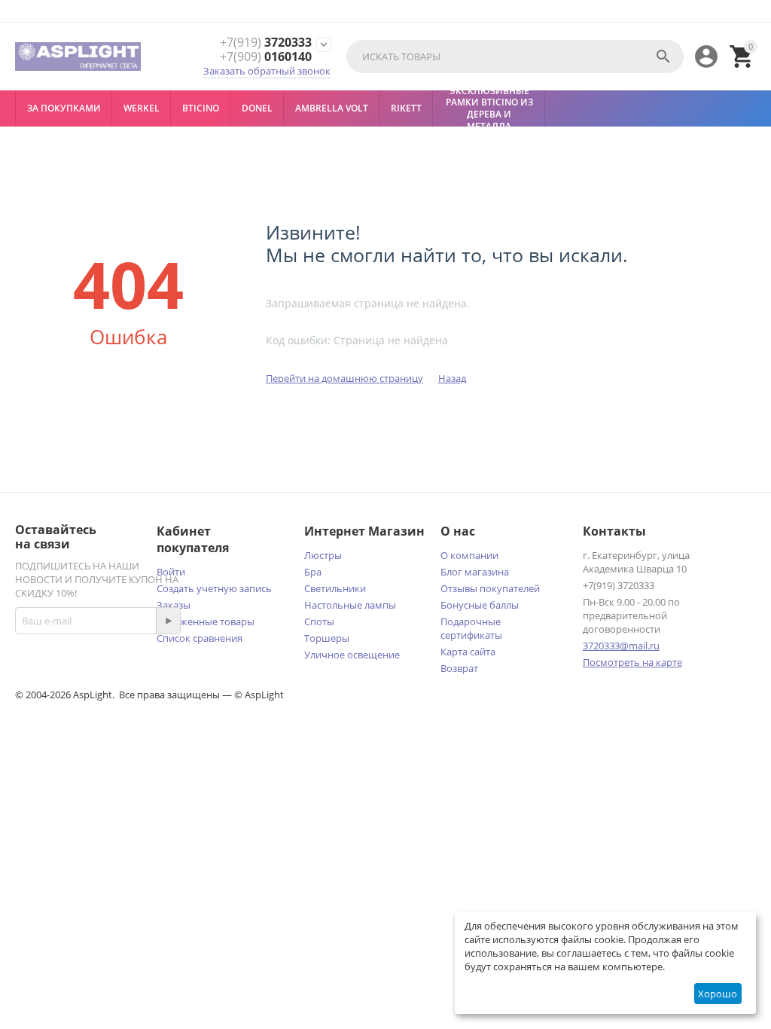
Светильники (335, 588)
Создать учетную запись (214, 588)
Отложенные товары (205, 621)
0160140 (266, 57)
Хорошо (717, 993)
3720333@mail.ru (621, 645)
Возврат (459, 668)
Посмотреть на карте (632, 662)
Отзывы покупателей (490, 588)
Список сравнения (199, 638)
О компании (469, 555)
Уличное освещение (352, 654)
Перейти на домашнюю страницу (344, 378)
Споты (319, 621)
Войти (171, 572)
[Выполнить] (168, 621)
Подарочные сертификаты (471, 628)
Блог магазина (474, 572)
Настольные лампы (350, 605)
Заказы (173, 605)
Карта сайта (467, 651)
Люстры (323, 555)
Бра (313, 572)
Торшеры (326, 638)
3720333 (266, 42)
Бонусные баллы (479, 605)
